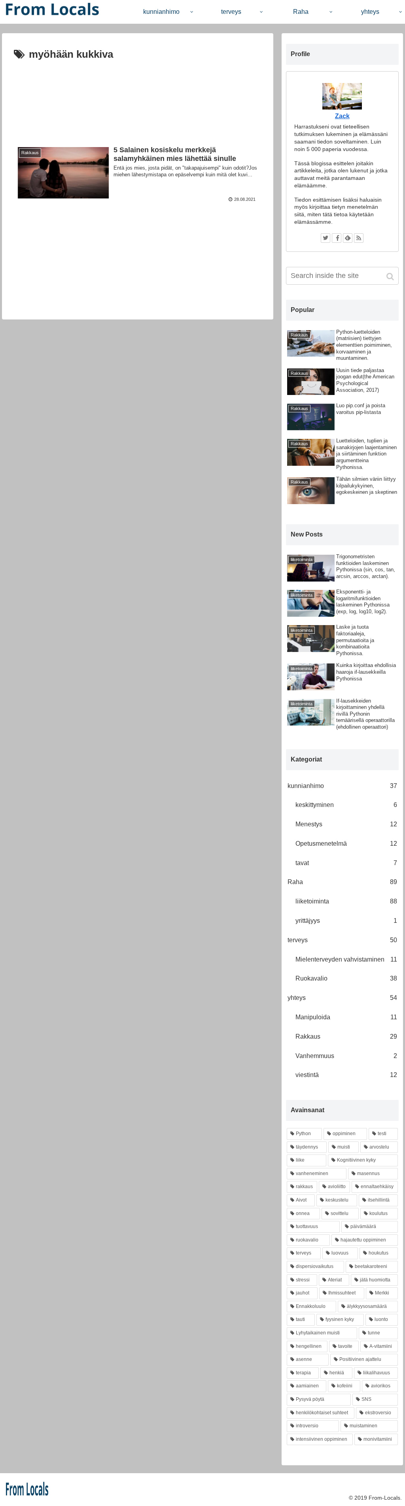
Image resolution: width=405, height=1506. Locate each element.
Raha (342, 882)
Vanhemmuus (346, 1055)
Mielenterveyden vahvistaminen (346, 959)
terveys (342, 940)
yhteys (342, 997)
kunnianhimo (342, 785)
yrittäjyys (346, 920)
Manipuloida (346, 1017)
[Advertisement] (137, 97)
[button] (391, 276)
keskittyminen (346, 804)
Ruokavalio (346, 978)
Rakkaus (346, 1036)
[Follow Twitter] (325, 238)
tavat (346, 863)
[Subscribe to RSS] (358, 238)
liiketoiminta (346, 901)
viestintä (346, 1074)
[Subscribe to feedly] (347, 238)
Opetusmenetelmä (346, 843)
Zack (342, 116)
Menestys (346, 824)
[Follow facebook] (336, 238)
